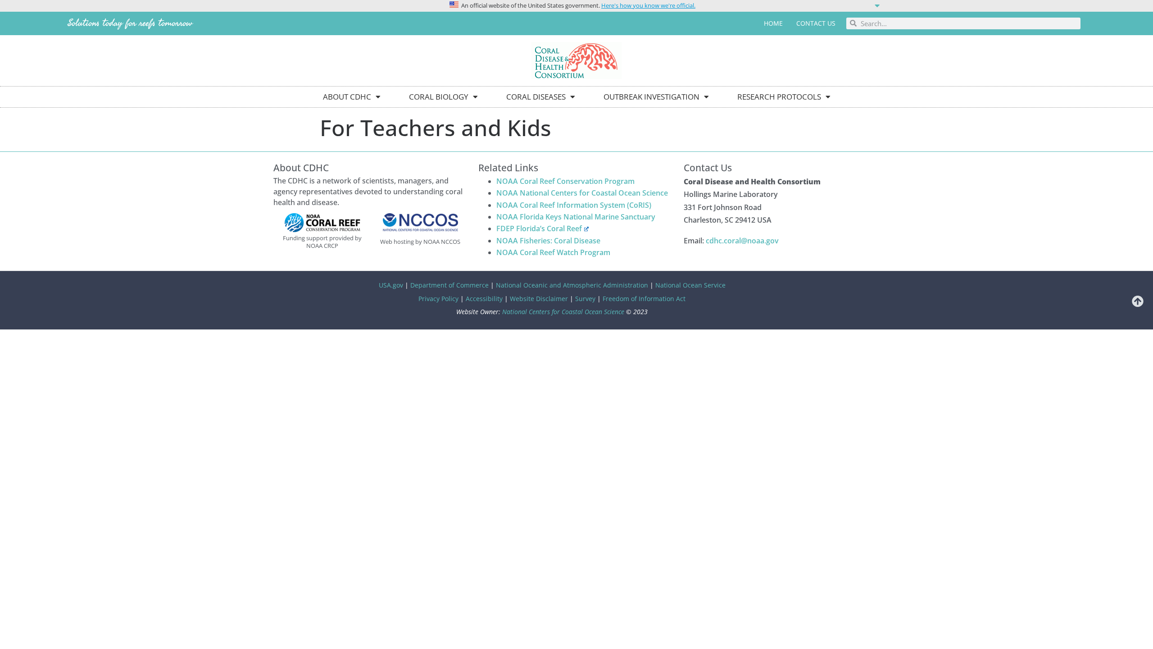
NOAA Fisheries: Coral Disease (548, 241)
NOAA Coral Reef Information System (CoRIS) (573, 205)
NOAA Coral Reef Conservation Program (565, 181)
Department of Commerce (449, 285)
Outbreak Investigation (651, 96)
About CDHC (347, 96)
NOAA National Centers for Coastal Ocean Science (582, 193)
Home (773, 23)
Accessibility (484, 298)
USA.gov (391, 285)
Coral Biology (438, 96)
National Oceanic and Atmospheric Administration (572, 285)
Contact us (815, 23)
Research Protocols (779, 96)
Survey (585, 298)
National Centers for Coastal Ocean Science (563, 311)
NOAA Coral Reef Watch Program (553, 252)
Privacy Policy (438, 298)
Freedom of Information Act (644, 298)
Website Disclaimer (539, 298)
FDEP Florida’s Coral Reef (539, 228)
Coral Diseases (536, 96)
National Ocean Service (690, 285)
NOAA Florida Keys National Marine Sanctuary (575, 217)
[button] (576, 5)
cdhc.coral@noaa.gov (742, 241)
